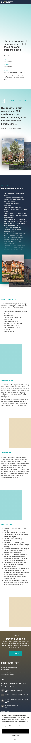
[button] (24, 2)
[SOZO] (7, 2)
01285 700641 (5, 670)
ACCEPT (16, 731)
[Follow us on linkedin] (2, 679)
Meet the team (5, 712)
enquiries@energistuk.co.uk (9, 667)
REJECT (15, 739)
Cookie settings (15, 735)
